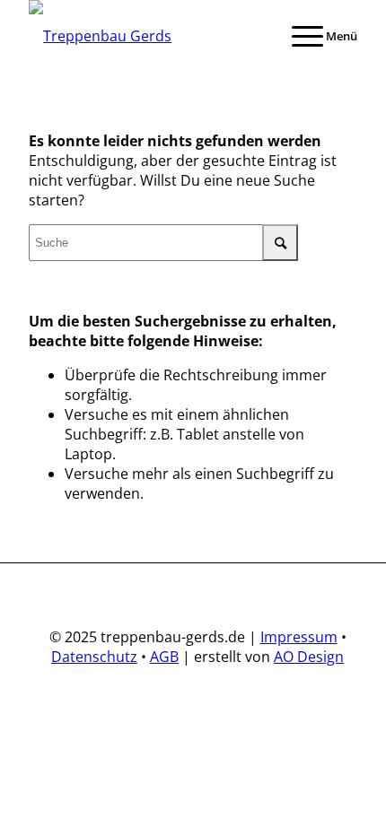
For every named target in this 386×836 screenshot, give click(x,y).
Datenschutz (94, 656)
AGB (164, 656)
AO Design (309, 656)
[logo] (160, 36)
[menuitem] (315, 36)
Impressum (299, 637)
